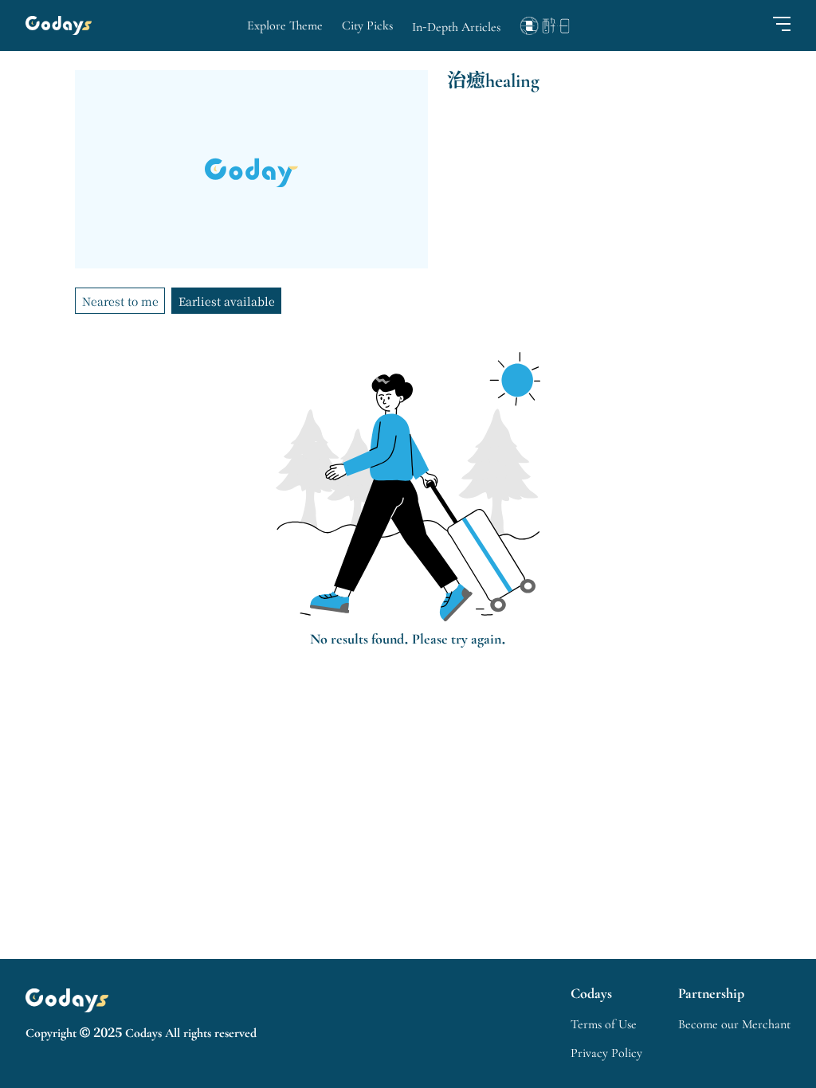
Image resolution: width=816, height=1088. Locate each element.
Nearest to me (120, 301)
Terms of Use (604, 1024)
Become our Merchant (734, 1024)
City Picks (367, 25)
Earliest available (226, 301)
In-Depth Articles (456, 27)
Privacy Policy (606, 1053)
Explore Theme (285, 25)
